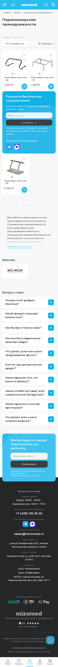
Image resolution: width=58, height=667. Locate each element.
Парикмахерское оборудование (38, 13)
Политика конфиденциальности (29, 647)
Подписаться (29, 464)
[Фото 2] (15, 73)
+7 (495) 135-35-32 (29, 513)
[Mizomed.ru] (29, 5)
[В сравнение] (24, 55)
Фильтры (48, 43)
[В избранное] (24, 60)
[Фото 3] (17, 73)
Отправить (27, 122)
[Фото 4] (19, 73)
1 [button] (29, 205)
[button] (29, 302)
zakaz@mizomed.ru (29, 534)
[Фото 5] (20, 177)
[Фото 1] (12, 73)
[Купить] (24, 86)
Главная (7, 13)
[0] (12, 5)
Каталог (17, 13)
